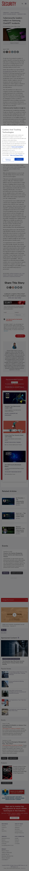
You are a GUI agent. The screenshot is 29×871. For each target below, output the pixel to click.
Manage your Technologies (8, 160)
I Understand (19, 159)
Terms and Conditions (17, 147)
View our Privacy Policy (16, 155)
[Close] (26, 127)
